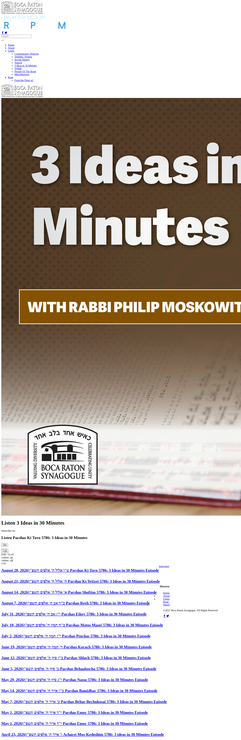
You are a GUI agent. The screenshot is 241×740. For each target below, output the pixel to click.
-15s (5, 545)
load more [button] (164, 566)
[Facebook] (3, 33)
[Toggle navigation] (2, 40)
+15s (5, 551)
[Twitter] (6, 33)
